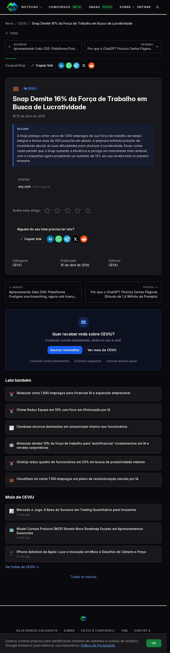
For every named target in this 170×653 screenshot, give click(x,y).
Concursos (65, 7)
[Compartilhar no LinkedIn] (61, 65)
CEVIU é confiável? (98, 630)
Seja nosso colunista (37, 630)
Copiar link (44, 65)
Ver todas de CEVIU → (22, 567)
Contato (142, 630)
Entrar (144, 7)
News (9, 23)
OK (154, 643)
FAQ (125, 630)
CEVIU (22, 23)
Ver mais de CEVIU (102, 350)
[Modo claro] (157, 7)
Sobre (125, 7)
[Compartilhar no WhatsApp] (69, 65)
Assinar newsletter (65, 350)
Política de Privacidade (98, 645)
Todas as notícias (83, 577)
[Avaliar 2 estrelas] (57, 210)
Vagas (100, 7)
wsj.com (24, 186)
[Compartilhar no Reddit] (91, 65)
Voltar (14, 33)
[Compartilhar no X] (84, 65)
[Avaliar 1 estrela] (47, 210)
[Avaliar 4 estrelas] (78, 210)
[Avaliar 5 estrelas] (88, 210)
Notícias (29, 7)
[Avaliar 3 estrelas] (67, 210)
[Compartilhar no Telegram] (76, 65)
